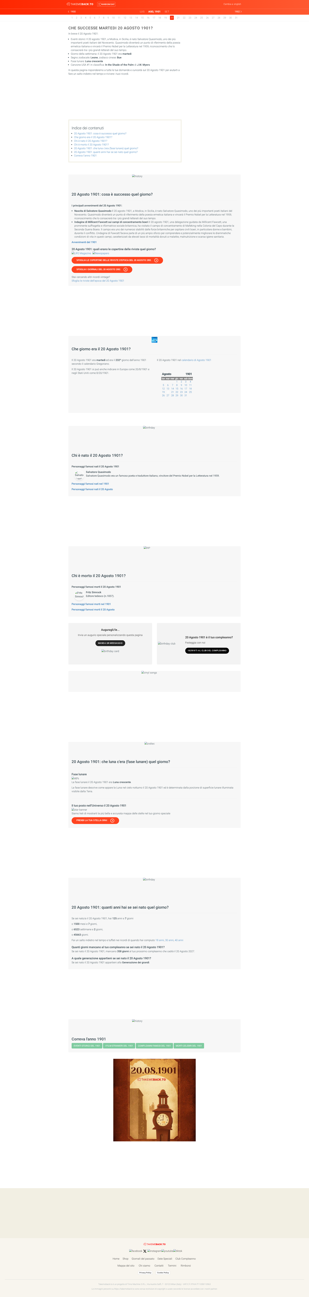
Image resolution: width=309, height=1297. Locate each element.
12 (125, 17)
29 (224, 17)
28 (219, 17)
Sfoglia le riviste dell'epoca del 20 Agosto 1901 (98, 280)
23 (190, 17)
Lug (142, 11)
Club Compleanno (185, 1258)
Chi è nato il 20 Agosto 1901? (90, 140)
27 (213, 17)
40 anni (179, 940)
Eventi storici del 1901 (87, 1045)
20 (167, 392)
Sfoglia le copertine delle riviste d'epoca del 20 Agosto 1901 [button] (113, 260)
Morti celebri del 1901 (189, 1045)
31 (236, 17)
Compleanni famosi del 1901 (154, 1045)
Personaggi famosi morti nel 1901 (91, 604)
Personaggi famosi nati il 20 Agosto (92, 489)
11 (119, 17)
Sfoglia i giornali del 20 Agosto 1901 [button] (98, 269)
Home (116, 1258)
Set (167, 11)
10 (113, 17)
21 (178, 17)
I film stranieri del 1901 (119, 1045)
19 (165, 17)
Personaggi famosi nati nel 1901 (90, 483)
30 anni (169, 940)
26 (207, 17)
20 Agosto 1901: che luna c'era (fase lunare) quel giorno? (106, 148)
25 (201, 17)
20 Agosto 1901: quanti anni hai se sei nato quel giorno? (106, 152)
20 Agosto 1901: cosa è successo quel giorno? (100, 133)
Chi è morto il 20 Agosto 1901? (91, 144)
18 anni (159, 940)
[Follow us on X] (144, 1251)
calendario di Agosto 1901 (196, 360)
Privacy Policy (145, 1273)
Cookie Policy (163, 1273)
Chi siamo (144, 1265)
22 (184, 17)
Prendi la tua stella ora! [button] (91, 820)
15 (142, 17)
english (237, 4)
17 (154, 17)
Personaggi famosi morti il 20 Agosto (93, 609)
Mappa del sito (125, 1265)
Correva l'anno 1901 (85, 155)
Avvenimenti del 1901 (84, 242)
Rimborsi (186, 1265)
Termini (172, 1265)
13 (130, 17)
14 (136, 17)
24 (195, 17)
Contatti (159, 1265)
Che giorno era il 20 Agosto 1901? (93, 137)
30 (230, 17)
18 (159, 17)
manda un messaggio (110, 643)
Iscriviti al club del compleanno (207, 650)
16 (148, 17)
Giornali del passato (143, 1258)
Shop (125, 1258)
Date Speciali (165, 1258)
